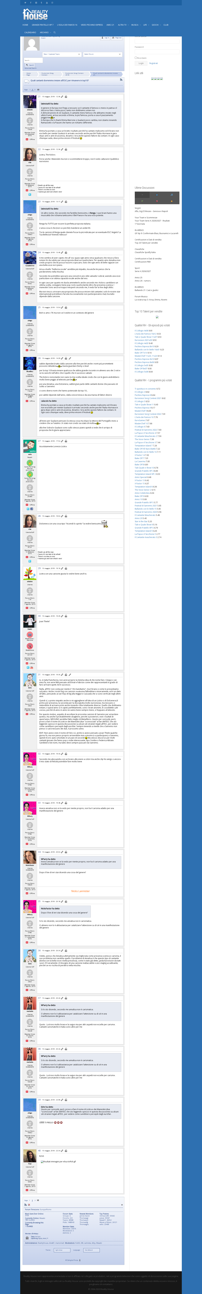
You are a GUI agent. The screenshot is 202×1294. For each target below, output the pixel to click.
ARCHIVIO (44, 32)
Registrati (153, 63)
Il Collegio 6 (140, 426)
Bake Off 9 (139, 496)
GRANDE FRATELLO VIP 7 (42, 25)
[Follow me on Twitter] (29, 194)
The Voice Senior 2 (143, 490)
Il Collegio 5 (140, 401)
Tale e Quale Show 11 (144, 404)
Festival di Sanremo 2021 (146, 505)
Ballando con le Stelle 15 (146, 508)
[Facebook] (30, 2)
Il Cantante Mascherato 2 (146, 436)
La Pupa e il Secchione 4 (145, 433)
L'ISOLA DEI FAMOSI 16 (67, 25)
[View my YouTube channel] (31, 667)
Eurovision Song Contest (47, 74)
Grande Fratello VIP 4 (144, 471)
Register (118, 38)
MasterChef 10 (141, 423)
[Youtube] (46, 2)
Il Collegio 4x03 (141, 343)
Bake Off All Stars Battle (145, 448)
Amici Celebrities (142, 493)
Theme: (48, 1250)
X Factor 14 (140, 455)
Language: (76, 1250)
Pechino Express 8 (143, 395)
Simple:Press (72, 1260)
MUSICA (135, 25)
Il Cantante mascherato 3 (146, 537)
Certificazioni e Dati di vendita (148, 239)
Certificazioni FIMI (143, 261)
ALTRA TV (122, 25)
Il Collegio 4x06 (141, 330)
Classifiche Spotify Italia (145, 252)
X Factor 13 (140, 480)
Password (139, 47)
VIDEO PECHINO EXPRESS (92, 25)
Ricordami (141, 58)
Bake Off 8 (139, 464)
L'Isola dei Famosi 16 (144, 417)
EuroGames (140, 420)
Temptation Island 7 (144, 445)
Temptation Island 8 (144, 486)
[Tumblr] (41, 2)
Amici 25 (138, 277)
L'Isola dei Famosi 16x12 (146, 333)
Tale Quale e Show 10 (144, 467)
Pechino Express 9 (143, 407)
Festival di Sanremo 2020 (146, 512)
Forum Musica (141, 296)
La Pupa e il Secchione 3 (145, 442)
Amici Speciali (141, 477)
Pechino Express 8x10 (144, 346)
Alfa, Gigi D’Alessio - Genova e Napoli (151, 211)
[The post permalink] (62, 96)
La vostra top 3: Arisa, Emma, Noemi (151, 299)
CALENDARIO (30, 32)
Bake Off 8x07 (141, 368)
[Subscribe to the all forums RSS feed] (25, 1205)
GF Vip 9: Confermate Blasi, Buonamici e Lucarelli (156, 233)
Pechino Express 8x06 (144, 362)
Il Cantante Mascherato (145, 515)
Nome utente (140, 36)
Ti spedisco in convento (145, 388)
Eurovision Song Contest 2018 (74, 74)
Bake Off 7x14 (141, 352)
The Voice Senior (142, 439)
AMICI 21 (110, 25)
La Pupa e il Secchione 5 (145, 534)
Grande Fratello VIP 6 (144, 527)
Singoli (138, 208)
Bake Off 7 (139, 458)
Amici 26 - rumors (143, 280)
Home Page (29, 74)
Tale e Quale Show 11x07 (146, 337)
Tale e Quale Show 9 (144, 524)
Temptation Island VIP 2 (145, 474)
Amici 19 (138, 499)
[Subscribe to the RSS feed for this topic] (121, 79)
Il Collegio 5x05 (141, 365)
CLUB (165, 25)
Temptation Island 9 (144, 531)
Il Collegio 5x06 (141, 371)
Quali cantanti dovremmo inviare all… (105, 74)
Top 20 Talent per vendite (146, 242)
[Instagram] (52, 2)
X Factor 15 (140, 483)
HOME (25, 25)
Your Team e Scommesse (146, 217)
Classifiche (139, 249)
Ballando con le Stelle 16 (146, 452)
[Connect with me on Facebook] (31, 508)
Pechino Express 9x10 (144, 359)
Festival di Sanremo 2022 (146, 429)
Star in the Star (141, 521)
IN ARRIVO (139, 230)
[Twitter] (25, 2)
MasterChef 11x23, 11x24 (146, 356)
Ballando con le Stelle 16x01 (147, 349)
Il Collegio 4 (140, 392)
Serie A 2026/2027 (143, 271)
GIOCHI (155, 25)
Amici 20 (138, 518)
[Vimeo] (36, 2)
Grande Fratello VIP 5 (144, 502)
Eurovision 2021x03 (143, 340)
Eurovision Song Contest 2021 (148, 398)
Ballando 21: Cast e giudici (146, 290)
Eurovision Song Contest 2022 (148, 414)
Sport (137, 268)
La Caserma (140, 461)
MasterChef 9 (141, 411)
